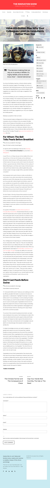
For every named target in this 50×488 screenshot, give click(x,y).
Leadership (40, 71)
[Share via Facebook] (36, 97)
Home (3, 12)
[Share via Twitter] (38, 97)
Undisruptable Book (36, 12)
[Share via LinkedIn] (41, 97)
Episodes (9, 12)
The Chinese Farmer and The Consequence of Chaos (14, 381)
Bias (39, 57)
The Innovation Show (25, 4)
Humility (39, 65)
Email (4, 422)
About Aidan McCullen (18, 12)
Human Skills (40, 62)
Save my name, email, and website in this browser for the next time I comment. (21, 438)
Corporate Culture (41, 60)
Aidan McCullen (41, 52)
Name (4, 415)
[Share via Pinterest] (44, 97)
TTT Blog (27, 12)
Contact (23, 15)
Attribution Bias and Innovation (41, 82)
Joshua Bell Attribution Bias (40, 86)
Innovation (40, 68)
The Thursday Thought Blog (40, 74)
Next (28, 376)
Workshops (45, 12)
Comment (5, 400)
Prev (21, 376)
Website (5, 429)
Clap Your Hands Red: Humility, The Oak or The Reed (36, 381)
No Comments (41, 92)
